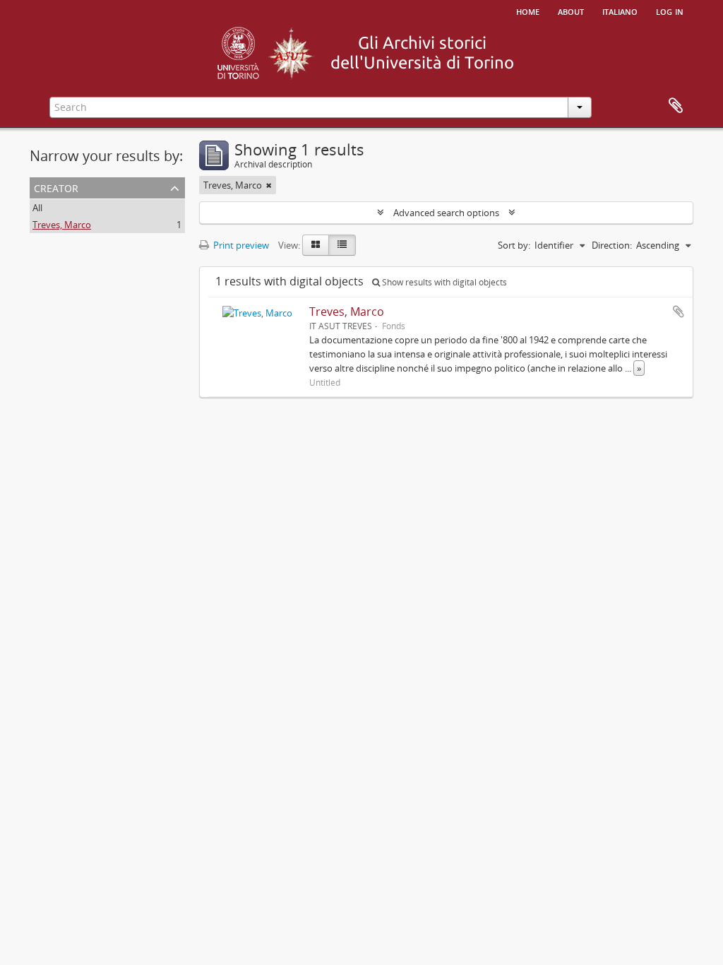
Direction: (612, 245)
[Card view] (315, 245)
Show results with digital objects (443, 282)
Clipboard (675, 106)
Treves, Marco (61, 224)
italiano (620, 10)
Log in (669, 10)
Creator (56, 186)
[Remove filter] (269, 185)
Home (527, 10)
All (37, 207)
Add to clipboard (678, 311)
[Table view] (342, 245)
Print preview (240, 245)
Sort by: (514, 245)
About (571, 10)
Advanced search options (446, 212)
